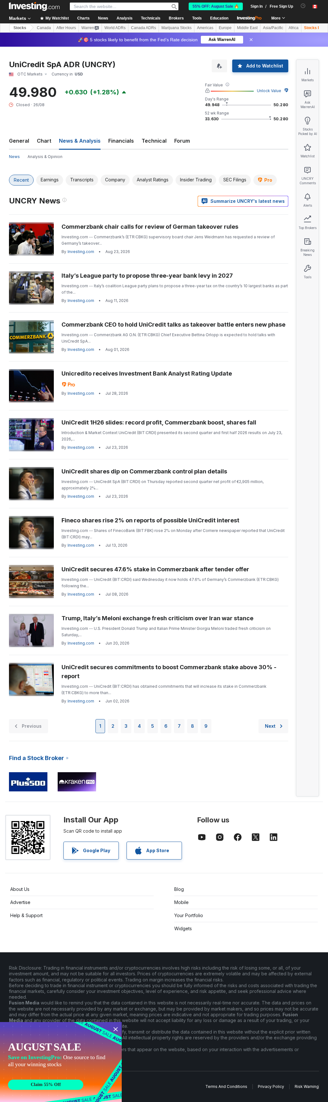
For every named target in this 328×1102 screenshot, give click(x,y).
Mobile (181, 902)
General (19, 141)
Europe (225, 28)
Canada (44, 28)
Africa (294, 28)
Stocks (19, 28)
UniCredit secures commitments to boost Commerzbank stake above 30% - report (169, 671)
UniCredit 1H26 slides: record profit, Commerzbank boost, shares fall (159, 422)
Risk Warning (307, 1086)
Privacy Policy (271, 1086)
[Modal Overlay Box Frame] (61, 1062)
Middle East (247, 28)
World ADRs (115, 28)
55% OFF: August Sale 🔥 (216, 6)
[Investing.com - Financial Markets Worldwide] (34, 6)
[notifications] (303, 6)
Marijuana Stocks (176, 28)
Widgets (183, 928)
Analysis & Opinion (45, 156)
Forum (182, 141)
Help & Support (26, 915)
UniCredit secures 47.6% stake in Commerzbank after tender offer (155, 569)
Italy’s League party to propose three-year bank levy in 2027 (147, 275)
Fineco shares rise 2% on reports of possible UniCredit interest (150, 520)
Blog (179, 889)
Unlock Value (269, 90)
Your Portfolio (188, 915)
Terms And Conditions (226, 1086)
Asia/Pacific (273, 28)
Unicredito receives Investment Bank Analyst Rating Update (147, 373)
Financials (121, 141)
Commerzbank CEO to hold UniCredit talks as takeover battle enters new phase (173, 324)
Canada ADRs (143, 28)
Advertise (20, 902)
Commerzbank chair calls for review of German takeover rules (150, 226)
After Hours (66, 28)
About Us (19, 889)
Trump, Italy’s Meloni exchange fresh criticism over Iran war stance (157, 618)
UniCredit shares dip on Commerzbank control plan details (144, 471)
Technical (154, 141)
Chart (44, 141)
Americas (205, 28)
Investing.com (81, 251)
